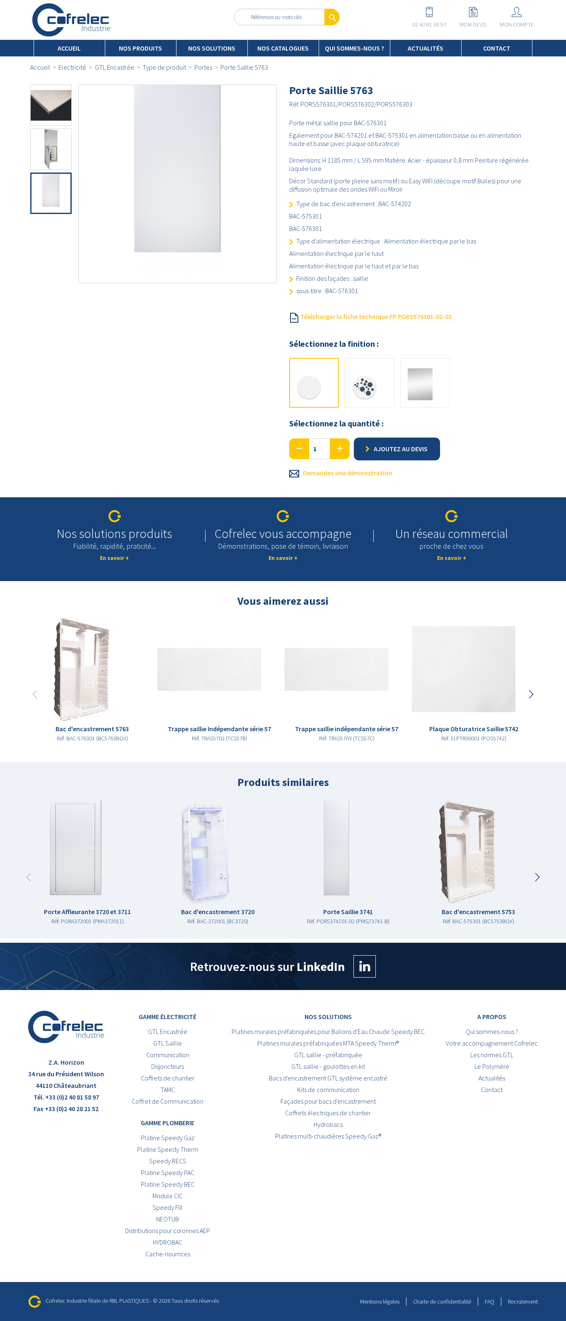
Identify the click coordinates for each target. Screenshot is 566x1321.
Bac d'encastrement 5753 (478, 911)
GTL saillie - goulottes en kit (328, 1066)
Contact (496, 48)
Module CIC (167, 1196)
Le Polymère (491, 1066)
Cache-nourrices (167, 1254)
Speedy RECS (167, 1161)
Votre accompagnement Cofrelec (492, 1043)
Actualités (425, 48)
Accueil (69, 48)
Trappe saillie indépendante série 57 (346, 729)
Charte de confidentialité (442, 1301)
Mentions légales (379, 1301)
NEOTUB (167, 1219)
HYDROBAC (167, 1242)
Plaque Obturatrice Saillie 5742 (473, 729)
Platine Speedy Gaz (167, 1138)
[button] (531, 694)
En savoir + (114, 558)
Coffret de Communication (167, 1101)
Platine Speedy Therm (167, 1149)
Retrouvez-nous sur (267, 966)
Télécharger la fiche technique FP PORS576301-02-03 (375, 316)
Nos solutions (211, 48)
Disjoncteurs (167, 1066)
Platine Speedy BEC (168, 1184)
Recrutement (523, 1301)
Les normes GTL (491, 1055)
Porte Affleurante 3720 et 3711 (87, 911)
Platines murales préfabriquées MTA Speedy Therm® (328, 1043)
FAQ (489, 1301)
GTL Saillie (167, 1043)
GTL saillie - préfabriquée (328, 1055)
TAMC (167, 1089)
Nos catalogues (283, 48)
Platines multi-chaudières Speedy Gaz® (328, 1136)
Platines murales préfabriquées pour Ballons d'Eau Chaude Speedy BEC (328, 1031)
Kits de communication (328, 1089)
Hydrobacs (328, 1124)
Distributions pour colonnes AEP (167, 1230)
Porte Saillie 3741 (348, 911)
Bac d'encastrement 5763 (92, 729)
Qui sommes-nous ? (354, 48)
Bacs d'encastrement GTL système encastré (328, 1078)
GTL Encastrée (167, 1031)
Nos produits (140, 48)
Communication (167, 1055)
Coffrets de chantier (167, 1078)
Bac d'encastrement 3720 (217, 911)
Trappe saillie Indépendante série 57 (219, 729)
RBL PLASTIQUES (129, 1301)
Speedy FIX (167, 1207)
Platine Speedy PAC (167, 1172)
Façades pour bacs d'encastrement (328, 1101)
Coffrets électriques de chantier (328, 1113)
